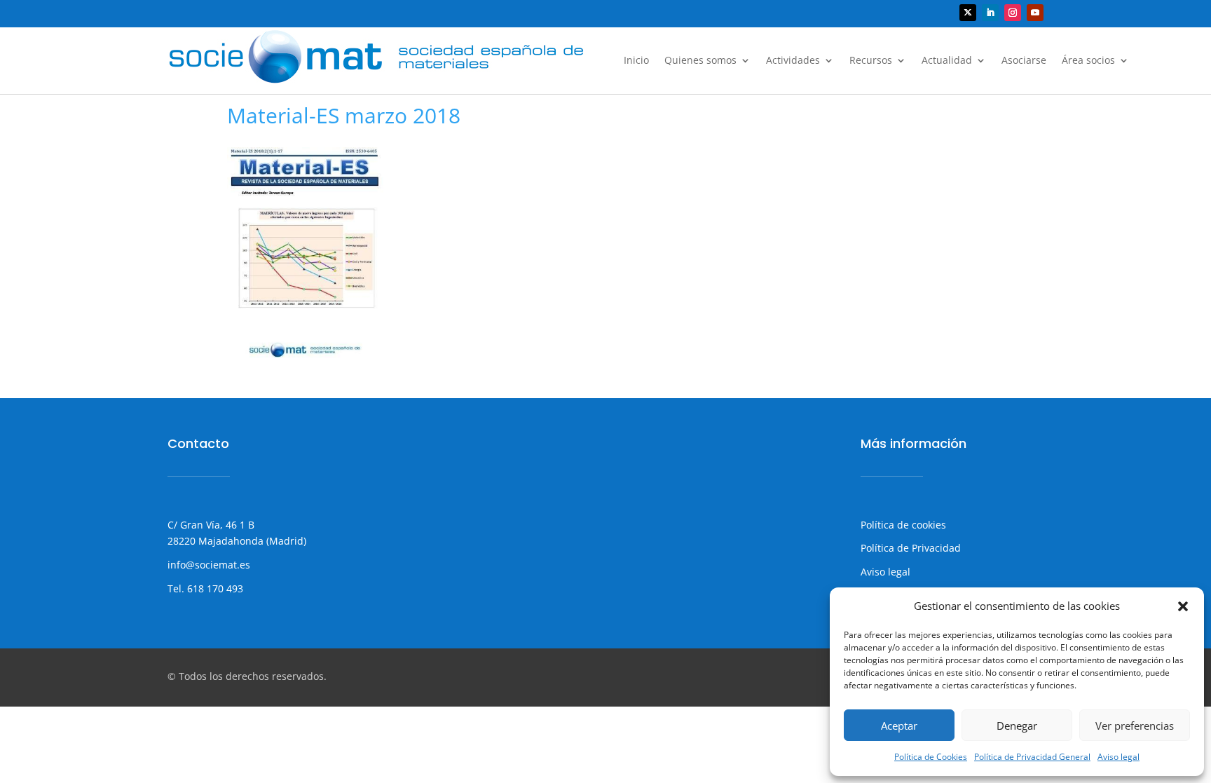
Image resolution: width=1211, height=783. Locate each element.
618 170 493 (213, 588)
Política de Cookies (930, 757)
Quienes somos (700, 61)
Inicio (636, 61)
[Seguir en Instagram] (1012, 12)
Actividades (793, 61)
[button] (1183, 606)
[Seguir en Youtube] (1035, 12)
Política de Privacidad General (1032, 757)
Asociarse (1023, 61)
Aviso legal (1118, 757)
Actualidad (947, 61)
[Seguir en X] (967, 12)
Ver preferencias (1134, 726)
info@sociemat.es (208, 564)
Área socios (1088, 61)
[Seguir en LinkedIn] (990, 12)
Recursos (870, 61)
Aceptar (899, 726)
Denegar (1017, 726)
